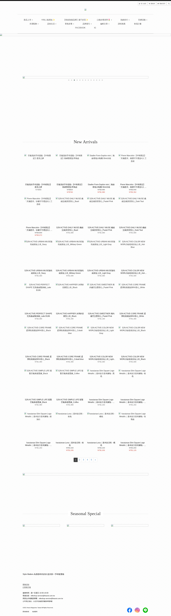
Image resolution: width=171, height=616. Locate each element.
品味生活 (51, 24)
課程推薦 (121, 24)
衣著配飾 (33, 24)
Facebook (80, 28)
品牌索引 (87, 24)
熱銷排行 (124, 20)
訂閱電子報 (27, 587)
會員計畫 (137, 24)
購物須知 (26, 584)
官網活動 (142, 20)
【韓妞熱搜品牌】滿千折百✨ (76, 20)
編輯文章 (104, 24)
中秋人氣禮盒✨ (48, 20)
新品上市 (28, 20)
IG (95, 28)
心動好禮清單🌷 (104, 20)
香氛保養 (69, 24)
